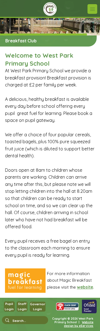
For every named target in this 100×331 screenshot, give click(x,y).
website (85, 287)
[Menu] (92, 9)
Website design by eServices (78, 324)
